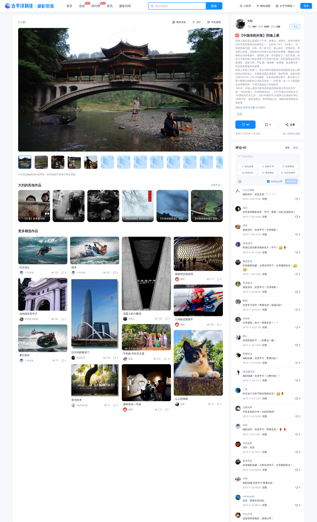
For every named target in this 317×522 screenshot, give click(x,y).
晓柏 (245, 300)
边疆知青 (247, 407)
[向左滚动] (22, 162)
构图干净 (269, 166)
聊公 (245, 336)
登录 (306, 6)
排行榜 (95, 6)
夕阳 (245, 478)
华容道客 (247, 443)
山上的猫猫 (181, 398)
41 (247, 124)
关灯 (198, 22)
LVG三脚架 (248, 190)
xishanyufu (249, 496)
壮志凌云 (24, 267)
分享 (292, 124)
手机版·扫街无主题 (133, 353)
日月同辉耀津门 (80, 352)
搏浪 (73, 267)
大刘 (249, 21)
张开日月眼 (249, 107)
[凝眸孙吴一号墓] (146, 382)
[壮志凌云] (42, 250)
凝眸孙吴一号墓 (132, 404)
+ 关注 (295, 26)
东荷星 (246, 318)
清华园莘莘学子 (28, 313)
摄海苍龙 (247, 261)
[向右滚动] (219, 162)
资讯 (110, 6)
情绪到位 (249, 172)
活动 (82, 6)
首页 (69, 6)
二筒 (245, 389)
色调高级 (289, 166)
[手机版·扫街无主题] (146, 337)
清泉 (245, 225)
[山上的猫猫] (198, 363)
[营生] (103, 206)
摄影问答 (125, 6)
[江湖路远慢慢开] (198, 300)
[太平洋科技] (19, 6)
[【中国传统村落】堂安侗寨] (207, 206)
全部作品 (215, 185)
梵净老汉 (247, 283)
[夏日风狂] (42, 338)
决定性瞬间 (289, 172)
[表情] (239, 181)
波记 (245, 207)
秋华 (245, 425)
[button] (38, 90)
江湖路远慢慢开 (184, 319)
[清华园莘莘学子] (42, 294)
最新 (287, 147)
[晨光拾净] (94, 380)
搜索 (214, 6)
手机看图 (216, 22)
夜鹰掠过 (247, 353)
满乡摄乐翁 (249, 371)
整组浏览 (181, 22)
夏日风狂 (24, 355)
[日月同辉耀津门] (94, 313)
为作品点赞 (276, 181)
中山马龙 (247, 514)
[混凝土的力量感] (146, 273)
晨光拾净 (76, 400)
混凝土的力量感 (132, 313)
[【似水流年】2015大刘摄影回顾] (138, 206)
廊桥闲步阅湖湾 (184, 274)
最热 (296, 147)
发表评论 (291, 181)
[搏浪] (94, 250)
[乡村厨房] (69, 206)
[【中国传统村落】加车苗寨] (172, 206)
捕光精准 (249, 166)
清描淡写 (247, 243)
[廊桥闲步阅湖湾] (198, 254)
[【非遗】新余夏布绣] (34, 206)
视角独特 (269, 172)
